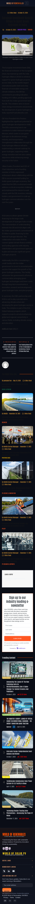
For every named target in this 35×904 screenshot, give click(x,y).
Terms (12, 897)
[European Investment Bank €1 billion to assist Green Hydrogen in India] (17, 45)
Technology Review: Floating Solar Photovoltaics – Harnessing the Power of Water (20, 813)
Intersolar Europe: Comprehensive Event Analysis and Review (19, 752)
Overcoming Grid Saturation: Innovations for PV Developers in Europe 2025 (17, 453)
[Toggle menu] (27, 3)
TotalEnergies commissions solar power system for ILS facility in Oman (19, 782)
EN (5, 901)
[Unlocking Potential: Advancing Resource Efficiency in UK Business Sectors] (17, 402)
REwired (30, 30)
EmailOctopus (21, 648)
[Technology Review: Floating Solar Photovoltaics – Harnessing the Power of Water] (17, 799)
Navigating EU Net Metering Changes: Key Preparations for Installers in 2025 (15, 524)
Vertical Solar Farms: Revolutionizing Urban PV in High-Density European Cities (17, 489)
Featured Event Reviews (8, 747)
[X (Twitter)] (4, 871)
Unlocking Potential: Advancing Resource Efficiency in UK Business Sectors (15, 418)
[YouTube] (13, 871)
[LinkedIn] (9, 871)
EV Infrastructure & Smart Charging (11, 714)
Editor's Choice (6, 678)
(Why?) (15, 329)
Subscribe (7, 891)
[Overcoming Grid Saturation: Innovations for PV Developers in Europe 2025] (17, 435)
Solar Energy (6, 777)
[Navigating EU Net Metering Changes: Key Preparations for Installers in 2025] (17, 506)
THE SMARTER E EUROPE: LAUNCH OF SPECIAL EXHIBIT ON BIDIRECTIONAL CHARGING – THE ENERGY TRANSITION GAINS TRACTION (19, 721)
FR (15, 901)
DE (10, 901)
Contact (17, 897)
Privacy (6, 897)
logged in (16, 578)
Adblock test (7, 329)
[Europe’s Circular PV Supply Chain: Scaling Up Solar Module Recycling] (17, 541)
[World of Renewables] (6, 849)
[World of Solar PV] (14, 854)
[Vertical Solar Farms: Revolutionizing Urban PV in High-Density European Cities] (17, 470)
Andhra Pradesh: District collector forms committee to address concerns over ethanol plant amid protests (9, 349)
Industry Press (22, 30)
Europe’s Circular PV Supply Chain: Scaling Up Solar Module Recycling (16, 560)
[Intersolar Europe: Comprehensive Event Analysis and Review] (17, 739)
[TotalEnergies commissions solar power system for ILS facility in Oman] (17, 769)
